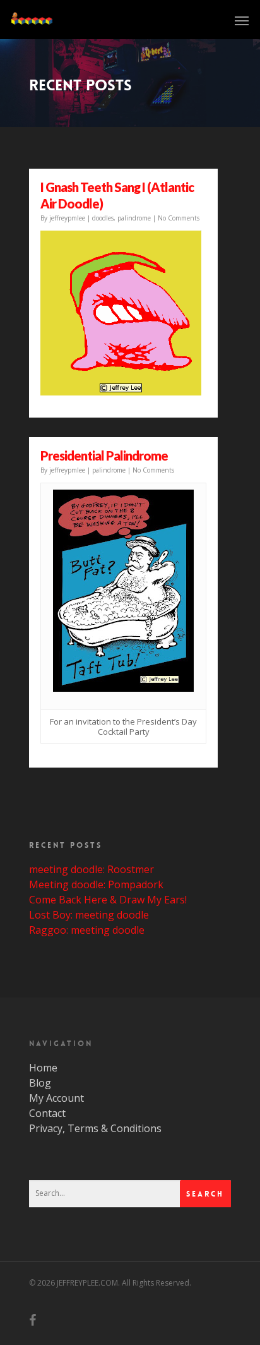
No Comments (178, 218)
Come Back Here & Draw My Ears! (108, 900)
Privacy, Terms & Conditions (95, 1128)
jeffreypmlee (67, 218)
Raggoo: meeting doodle (87, 930)
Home (43, 1068)
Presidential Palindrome (104, 455)
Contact (47, 1113)
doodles (103, 218)
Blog (40, 1083)
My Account (56, 1098)
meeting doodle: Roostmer (91, 869)
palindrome (134, 218)
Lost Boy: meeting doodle (89, 915)
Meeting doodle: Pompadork (96, 884)
